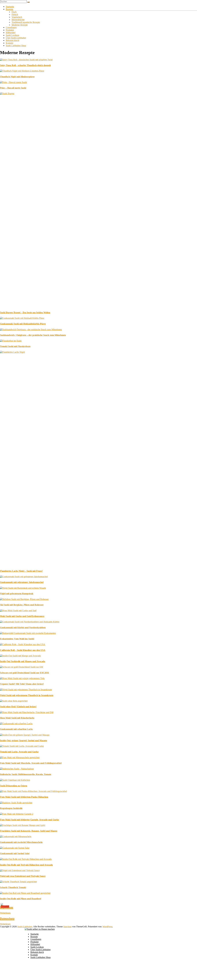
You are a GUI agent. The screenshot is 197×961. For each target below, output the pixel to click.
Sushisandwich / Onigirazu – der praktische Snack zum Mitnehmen (33, 335)
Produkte (10, 30)
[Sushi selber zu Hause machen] (40, 929)
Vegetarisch (17, 17)
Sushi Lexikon (12, 35)
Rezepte (9, 9)
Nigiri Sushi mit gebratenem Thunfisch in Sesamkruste (26, 695)
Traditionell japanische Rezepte (26, 22)
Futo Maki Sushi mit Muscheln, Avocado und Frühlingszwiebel (30, 763)
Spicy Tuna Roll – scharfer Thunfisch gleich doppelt (25, 65)
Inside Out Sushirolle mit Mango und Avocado (22, 661)
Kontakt (9, 43)
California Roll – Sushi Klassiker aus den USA (22, 650)
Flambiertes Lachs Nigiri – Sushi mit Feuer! (21, 571)
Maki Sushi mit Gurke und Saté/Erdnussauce (22, 616)
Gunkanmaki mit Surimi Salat (14, 853)
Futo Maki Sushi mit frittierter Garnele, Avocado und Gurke (29, 819)
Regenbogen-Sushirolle (11, 808)
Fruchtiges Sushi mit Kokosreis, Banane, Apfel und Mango (28, 831)
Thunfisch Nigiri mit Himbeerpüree (17, 76)
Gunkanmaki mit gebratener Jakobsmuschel (21, 582)
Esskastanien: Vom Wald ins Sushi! (17, 639)
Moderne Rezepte (20, 25)
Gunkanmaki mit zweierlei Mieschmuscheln (21, 842)
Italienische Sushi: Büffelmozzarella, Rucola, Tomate (25, 774)
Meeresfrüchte (18, 19)
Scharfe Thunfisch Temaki (13, 887)
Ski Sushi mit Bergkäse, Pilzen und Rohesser (22, 605)
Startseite (10, 6)
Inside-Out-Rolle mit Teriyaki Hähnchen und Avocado (26, 865)
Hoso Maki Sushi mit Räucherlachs (17, 718)
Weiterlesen (5, 913)
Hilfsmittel (10, 32)
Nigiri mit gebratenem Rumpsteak (16, 593)
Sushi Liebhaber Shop (16, 45)
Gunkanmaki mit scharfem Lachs (16, 729)
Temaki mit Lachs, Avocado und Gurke (19, 751)
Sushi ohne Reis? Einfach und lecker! (18, 706)
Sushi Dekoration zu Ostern (13, 785)
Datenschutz (7, 918)
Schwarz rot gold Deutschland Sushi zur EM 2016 (24, 672)
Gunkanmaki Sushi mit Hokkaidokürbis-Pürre (23, 323)
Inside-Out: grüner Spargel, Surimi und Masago (23, 740)
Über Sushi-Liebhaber (16, 38)
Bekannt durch (12, 40)
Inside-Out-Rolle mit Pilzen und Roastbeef (20, 898)
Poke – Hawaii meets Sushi (13, 88)
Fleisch (15, 14)
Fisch (14, 12)
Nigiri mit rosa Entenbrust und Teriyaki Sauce (22, 876)
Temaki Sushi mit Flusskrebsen (15, 346)
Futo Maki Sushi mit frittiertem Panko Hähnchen (24, 797)
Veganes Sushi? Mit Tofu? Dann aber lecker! (22, 684)
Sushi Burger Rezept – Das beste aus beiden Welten (25, 312)
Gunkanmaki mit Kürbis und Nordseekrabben (23, 627)
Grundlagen (11, 27)
